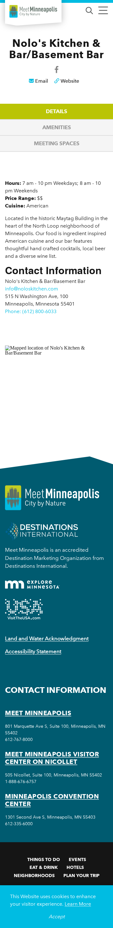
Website (70, 81)
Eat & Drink (44, 867)
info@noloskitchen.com (31, 289)
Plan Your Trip (81, 875)
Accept (57, 917)
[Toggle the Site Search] (89, 10)
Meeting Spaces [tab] (56, 143)
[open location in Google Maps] (56, 390)
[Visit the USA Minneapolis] (24, 609)
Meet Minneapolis (38, 713)
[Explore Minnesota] (32, 584)
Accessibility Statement (33, 651)
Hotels (75, 867)
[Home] (33, 11)
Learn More (78, 904)
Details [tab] (56, 111)
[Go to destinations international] (41, 530)
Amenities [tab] (56, 127)
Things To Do (43, 859)
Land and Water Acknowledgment (47, 638)
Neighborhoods (34, 875)
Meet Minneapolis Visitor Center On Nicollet (52, 757)
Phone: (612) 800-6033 (30, 311)
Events (77, 859)
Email (41, 81)
